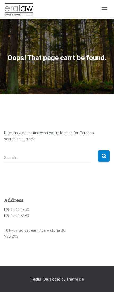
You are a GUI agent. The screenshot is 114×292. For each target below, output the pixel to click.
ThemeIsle (75, 279)
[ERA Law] (20, 9)
